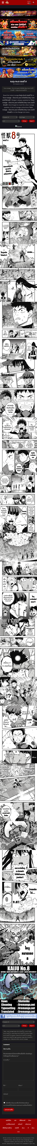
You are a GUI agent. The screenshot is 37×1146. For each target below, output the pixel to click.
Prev (24, 121)
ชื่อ (4, 1085)
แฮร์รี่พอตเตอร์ (10, 1124)
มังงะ (29, 1120)
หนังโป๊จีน (8, 1120)
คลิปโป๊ (17, 1128)
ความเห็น (6, 1060)
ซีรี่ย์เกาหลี (22, 1120)
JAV (15, 1120)
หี (28, 1128)
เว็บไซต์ (5, 1094)
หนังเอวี (20, 1124)
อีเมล (20, 1085)
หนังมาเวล (28, 1124)
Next (31, 121)
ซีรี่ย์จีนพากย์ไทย (7, 1128)
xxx (18, 1132)
